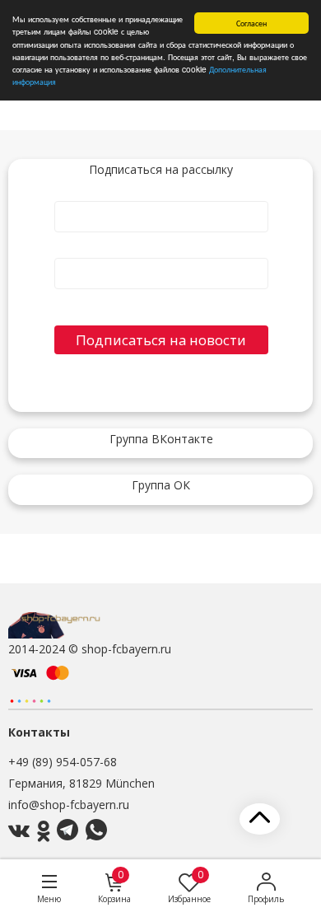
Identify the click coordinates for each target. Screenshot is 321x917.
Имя (161, 194)
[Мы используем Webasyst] (30, 700)
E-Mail (161, 251)
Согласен (251, 22)
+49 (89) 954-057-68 (62, 762)
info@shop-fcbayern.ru (68, 804)
